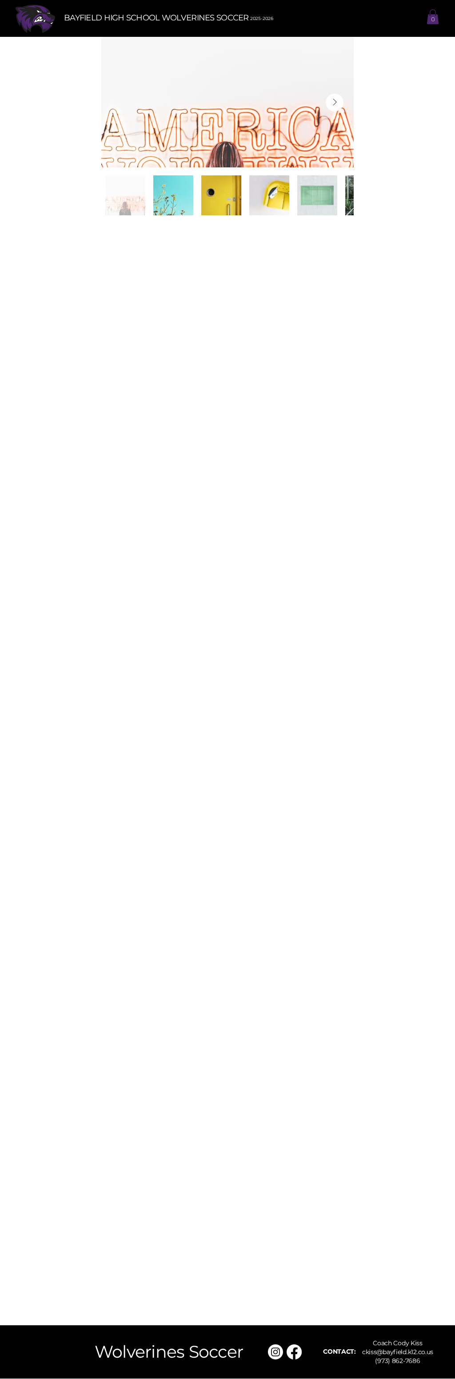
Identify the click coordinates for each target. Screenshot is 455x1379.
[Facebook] (294, 1351)
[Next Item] (334, 102)
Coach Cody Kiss (398, 1343)
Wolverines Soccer (169, 1351)
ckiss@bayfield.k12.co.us (397, 1352)
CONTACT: (339, 1351)
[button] (433, 16)
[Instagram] (275, 1351)
